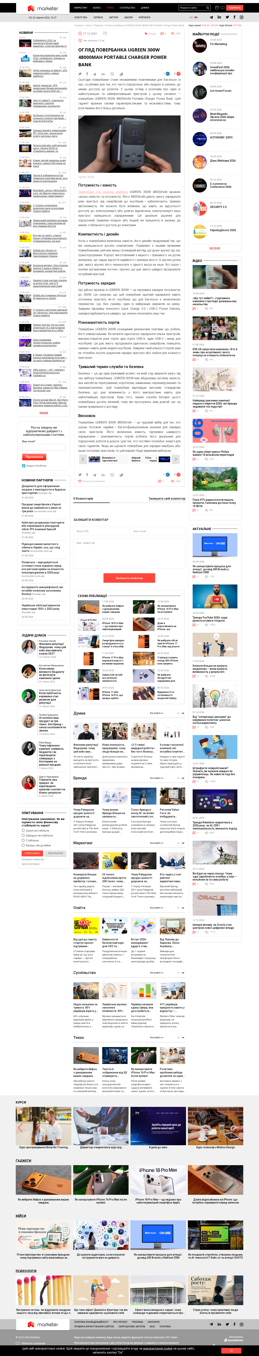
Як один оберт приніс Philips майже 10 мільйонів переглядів (213, 453)
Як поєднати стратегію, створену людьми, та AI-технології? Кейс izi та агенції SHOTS (215, 1256)
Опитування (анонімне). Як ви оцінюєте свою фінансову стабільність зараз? (43, 822)
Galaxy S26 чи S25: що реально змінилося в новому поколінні (112, 679)
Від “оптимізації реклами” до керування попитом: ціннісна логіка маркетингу (212, 719)
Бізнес (97, 7)
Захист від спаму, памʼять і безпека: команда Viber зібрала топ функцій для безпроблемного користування (50, 388)
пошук (208, 8)
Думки (145, 7)
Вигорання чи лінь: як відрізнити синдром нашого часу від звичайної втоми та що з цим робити (43, 1311)
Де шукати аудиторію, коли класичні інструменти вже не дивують (101, 1256)
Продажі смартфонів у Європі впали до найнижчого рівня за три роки (41, 508)
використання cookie (158, 1348)
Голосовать (32, 853)
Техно (110, 7)
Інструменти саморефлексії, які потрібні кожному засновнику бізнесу (42, 590)
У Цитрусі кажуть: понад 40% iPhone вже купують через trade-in (167, 662)
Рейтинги (144, 17)
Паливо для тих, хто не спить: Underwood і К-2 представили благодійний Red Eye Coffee (49, 328)
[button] (183, 713)
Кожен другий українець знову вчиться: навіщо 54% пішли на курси (49, 163)
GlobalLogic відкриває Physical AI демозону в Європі (49, 297)
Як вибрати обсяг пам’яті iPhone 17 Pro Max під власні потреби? (168, 645)
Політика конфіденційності (91, 1322)
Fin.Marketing (218, 44)
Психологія (26, 1271)
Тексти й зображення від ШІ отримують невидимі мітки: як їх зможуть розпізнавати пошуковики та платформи (50, 178)
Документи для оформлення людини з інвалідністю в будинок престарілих (44, 489)
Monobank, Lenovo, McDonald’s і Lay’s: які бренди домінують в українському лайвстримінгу (50, 193)
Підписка (235, 7)
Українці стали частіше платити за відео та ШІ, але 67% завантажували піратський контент (50, 283)
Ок (231, 1350)
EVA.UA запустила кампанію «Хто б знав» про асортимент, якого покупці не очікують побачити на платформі (215, 354)
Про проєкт (120, 1322)
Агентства (80, 17)
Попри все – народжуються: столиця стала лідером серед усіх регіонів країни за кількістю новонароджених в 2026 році (43, 567)
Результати (55, 853)
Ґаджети (23, 1161)
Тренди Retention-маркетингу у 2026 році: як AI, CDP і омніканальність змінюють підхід (215, 825)
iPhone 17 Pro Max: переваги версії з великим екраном (113, 660)
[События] (222, 8)
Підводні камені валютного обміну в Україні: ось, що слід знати (41, 547)
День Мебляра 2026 (223, 160)
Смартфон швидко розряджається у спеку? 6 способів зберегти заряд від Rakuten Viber (113, 646)
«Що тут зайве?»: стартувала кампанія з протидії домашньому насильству (48, 103)
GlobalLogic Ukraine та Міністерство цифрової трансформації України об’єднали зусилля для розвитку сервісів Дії (50, 253)
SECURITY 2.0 (218, 206)
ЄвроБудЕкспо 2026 (223, 230)
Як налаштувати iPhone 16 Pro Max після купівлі (168, 608)
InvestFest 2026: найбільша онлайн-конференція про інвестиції (222, 72)
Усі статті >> (156, 713)
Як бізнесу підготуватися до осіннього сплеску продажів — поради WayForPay (49, 118)
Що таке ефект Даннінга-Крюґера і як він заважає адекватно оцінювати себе (101, 1311)
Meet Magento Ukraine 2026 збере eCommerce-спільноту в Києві (222, 118)
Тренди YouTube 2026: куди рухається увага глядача (210, 619)
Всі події (215, 248)
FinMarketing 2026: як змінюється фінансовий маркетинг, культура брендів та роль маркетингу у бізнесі (50, 43)
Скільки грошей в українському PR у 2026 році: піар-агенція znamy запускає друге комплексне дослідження (49, 133)
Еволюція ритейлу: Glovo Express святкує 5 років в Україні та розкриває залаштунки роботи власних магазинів (50, 268)
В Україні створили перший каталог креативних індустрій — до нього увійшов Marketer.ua (50, 358)
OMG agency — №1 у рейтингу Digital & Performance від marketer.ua (49, 373)
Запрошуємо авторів (132, 1326)
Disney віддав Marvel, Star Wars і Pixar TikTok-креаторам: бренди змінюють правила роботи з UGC (50, 403)
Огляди (152, 34)
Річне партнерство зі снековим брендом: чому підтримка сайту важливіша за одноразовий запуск (43, 1256)
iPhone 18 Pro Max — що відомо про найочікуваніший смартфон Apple (112, 628)
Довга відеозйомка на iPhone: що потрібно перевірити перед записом (215, 1201)
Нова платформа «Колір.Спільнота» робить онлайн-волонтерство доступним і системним (46, 343)
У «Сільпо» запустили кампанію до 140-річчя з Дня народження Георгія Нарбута (50, 313)
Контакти (153, 1322)
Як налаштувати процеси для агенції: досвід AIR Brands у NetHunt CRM (212, 569)
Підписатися (34, 456)
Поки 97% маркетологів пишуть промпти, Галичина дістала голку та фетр (214, 502)
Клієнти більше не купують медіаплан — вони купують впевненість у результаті (210, 668)
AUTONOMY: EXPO (221, 137)
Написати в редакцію (93, 481)
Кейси (21, 1216)
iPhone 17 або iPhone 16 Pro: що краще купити (112, 695)
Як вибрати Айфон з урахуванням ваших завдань (113, 608)
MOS (152, 1326)
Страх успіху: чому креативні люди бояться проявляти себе (215, 1311)
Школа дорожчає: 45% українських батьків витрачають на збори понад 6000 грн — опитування (50, 88)
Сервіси (98, 17)
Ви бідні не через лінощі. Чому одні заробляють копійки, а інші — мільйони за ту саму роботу (215, 876)
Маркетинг (80, 7)
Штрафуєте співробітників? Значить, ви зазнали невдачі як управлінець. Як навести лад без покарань (214, 773)
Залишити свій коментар (167, 498)
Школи (128, 17)
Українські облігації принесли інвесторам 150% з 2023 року (41, 607)
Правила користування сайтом (94, 1326)
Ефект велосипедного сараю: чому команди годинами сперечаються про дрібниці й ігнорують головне (158, 1311)
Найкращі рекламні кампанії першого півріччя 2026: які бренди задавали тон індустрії (215, 403)
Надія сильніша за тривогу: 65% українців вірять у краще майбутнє (50, 73)
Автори (113, 17)
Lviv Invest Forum (221, 90)
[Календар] (217, 8)
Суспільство (127, 7)
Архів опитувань (31, 864)
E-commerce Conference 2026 (220, 185)
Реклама (137, 1322)
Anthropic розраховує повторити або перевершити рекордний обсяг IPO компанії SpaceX (43, 526)
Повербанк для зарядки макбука (103, 192)
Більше (44, 412)
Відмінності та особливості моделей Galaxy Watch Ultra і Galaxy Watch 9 (168, 698)
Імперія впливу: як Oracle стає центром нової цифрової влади (213, 926)
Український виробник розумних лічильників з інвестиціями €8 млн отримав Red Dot (50, 223)
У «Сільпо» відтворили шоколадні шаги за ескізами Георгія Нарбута (48, 208)
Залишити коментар (129, 578)
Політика (165, 1326)
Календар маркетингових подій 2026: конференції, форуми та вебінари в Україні (50, 58)
